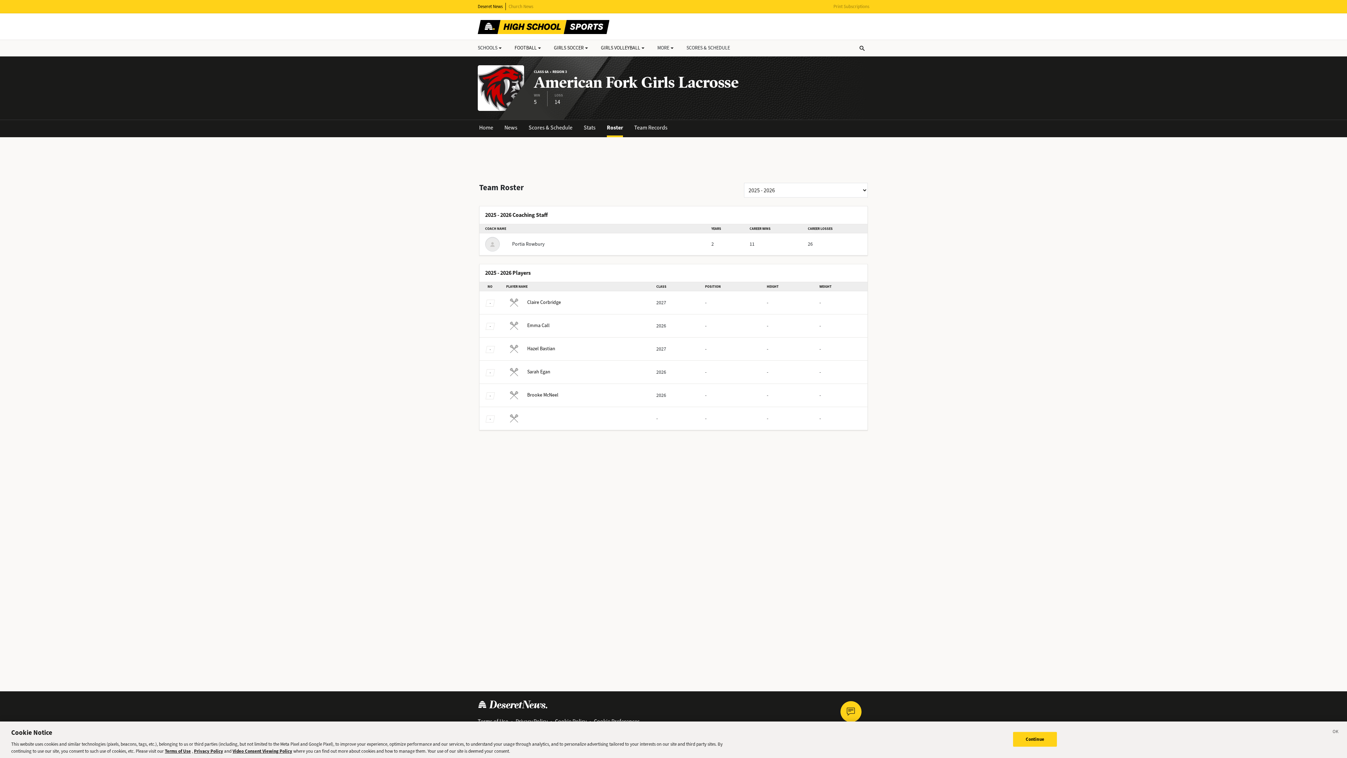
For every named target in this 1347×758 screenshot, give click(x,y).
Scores (708, 48)
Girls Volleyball (620, 48)
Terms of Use (178, 751)
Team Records (651, 127)
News (510, 127)
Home (486, 127)
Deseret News (490, 6)
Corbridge (544, 302)
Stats (590, 127)
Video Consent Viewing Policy (262, 751)
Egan (538, 371)
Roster (615, 127)
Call (538, 325)
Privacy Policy (208, 751)
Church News (521, 6)
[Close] (1335, 732)
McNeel (542, 395)
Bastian (541, 348)
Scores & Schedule (550, 127)
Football (526, 48)
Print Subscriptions (851, 6)
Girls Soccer (569, 48)
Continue (1035, 739)
